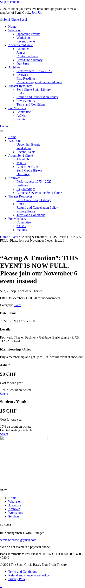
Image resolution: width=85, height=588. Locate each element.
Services (13, 516)
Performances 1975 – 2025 (34, 71)
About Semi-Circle (20, 45)
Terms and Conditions (31, 104)
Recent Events (26, 41)
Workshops (24, 37)
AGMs (21, 115)
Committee (24, 112)
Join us (21, 52)
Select (4, 393)
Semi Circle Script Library (34, 89)
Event (14, 237)
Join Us (37, 12)
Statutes (22, 119)
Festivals (22, 74)
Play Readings (26, 78)
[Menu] (1, 131)
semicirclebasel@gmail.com (18, 540)
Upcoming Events (28, 34)
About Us (23, 49)
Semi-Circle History (29, 60)
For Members (17, 108)
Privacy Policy (26, 100)
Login (4, 126)
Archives (14, 67)
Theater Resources (20, 86)
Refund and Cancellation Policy (37, 97)
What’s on (14, 30)
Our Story (23, 63)
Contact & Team (27, 56)
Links (20, 93)
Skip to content (10, 2)
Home (12, 26)
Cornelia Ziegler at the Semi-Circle (39, 82)
